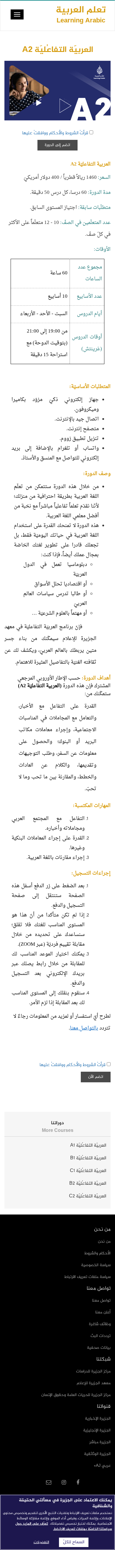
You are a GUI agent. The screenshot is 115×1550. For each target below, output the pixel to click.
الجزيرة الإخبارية (98, 1418)
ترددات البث (101, 1336)
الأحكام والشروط (97, 1253)
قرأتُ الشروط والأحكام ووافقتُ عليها (55, 133)
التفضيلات (41, 1542)
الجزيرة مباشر (100, 1442)
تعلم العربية (81, 14)
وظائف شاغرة (100, 1324)
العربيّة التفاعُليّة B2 (87, 1184)
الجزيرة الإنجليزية (97, 1430)
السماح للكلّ (73, 1542)
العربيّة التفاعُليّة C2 (87, 1196)
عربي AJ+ (102, 1465)
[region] (57, 1522)
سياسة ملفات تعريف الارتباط (87, 1277)
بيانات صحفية (99, 1347)
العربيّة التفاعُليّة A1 (88, 1146)
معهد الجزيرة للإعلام (94, 1383)
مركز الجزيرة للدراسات (93, 1371)
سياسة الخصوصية (96, 1265)
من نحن (104, 1241)
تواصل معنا (101, 1300)
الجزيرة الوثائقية (97, 1454)
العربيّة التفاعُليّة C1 (88, 1171)
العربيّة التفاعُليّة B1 (88, 1158)
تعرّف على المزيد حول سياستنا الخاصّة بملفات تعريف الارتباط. (63, 1526)
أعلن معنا (103, 1312)
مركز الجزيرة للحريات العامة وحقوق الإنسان (76, 1395)
